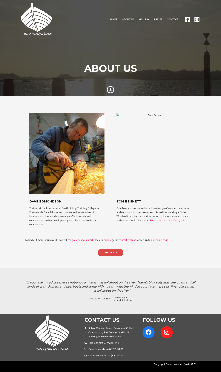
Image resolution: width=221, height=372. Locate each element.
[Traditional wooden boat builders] (36, 19)
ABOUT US (128, 19)
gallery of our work (83, 240)
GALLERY (144, 19)
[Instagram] (197, 19)
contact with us (127, 240)
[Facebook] (187, 19)
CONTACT (172, 19)
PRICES (158, 19)
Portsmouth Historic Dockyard (167, 220)
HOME (113, 19)
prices (107, 240)
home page (162, 240)
